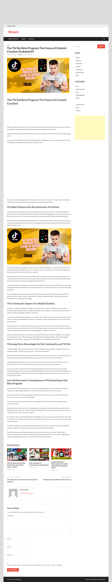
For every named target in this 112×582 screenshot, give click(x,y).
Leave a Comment (27, 54)
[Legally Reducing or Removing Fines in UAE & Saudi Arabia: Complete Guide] (61, 454)
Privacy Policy (13, 39)
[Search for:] (90, 46)
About (78, 57)
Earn (8, 45)
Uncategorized (80, 95)
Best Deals (79, 63)
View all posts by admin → (27, 493)
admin (20, 54)
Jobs (77, 92)
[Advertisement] (90, 127)
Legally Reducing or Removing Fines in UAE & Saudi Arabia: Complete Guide (59, 465)
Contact (31, 39)
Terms (23, 39)
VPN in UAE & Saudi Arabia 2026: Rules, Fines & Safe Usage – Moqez (16, 465)
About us (78, 60)
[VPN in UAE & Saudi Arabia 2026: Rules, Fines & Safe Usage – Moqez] (17, 455)
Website (10, 555)
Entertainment (80, 89)
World (78, 98)
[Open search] (104, 39)
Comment (11, 515)
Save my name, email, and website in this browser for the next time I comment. (35, 565)
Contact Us (79, 69)
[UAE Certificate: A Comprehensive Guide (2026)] (39, 455)
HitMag (103, 579)
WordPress (95, 579)
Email (9, 547)
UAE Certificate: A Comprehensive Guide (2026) (39, 464)
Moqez (13, 32)
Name (9, 539)
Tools (77, 75)
